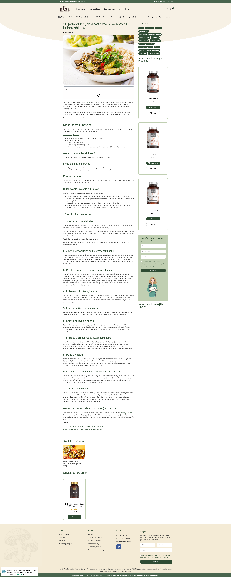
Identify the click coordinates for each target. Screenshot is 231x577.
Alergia (141, 28)
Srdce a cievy (150, 43)
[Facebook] (118, 546)
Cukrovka (158, 28)
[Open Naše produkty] (86, 9)
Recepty (141, 43)
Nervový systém (143, 40)
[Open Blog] (121, 9)
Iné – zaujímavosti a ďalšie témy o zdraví (150, 34)
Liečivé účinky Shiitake (71, 135)
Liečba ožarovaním (144, 37)
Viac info (153, 113)
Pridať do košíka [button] (153, 107)
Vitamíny (157, 47)
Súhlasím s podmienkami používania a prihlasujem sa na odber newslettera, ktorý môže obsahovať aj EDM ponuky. (153, 264)
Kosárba (74, 517)
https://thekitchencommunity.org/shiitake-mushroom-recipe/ (83, 426)
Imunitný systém (143, 31)
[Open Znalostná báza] (100, 9)
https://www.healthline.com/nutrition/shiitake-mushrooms (82, 430)
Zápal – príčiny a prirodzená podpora (149, 50)
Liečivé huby (155, 37)
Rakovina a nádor (155, 40)
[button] (168, 8)
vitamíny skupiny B (126, 413)
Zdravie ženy (142, 53)
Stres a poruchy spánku (145, 47)
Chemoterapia (149, 28)
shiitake (88, 102)
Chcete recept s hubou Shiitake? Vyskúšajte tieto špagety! (72, 464)
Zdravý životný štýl (154, 53)
